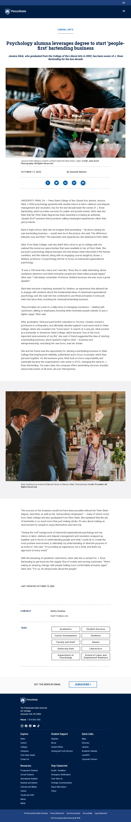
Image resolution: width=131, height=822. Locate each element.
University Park (66, 648)
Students (96, 635)
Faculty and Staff (65, 642)
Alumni (95, 642)
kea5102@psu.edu (59, 616)
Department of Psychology (66, 656)
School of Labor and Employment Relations (96, 656)
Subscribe (82, 684)
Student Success (95, 629)
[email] (74, 183)
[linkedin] (65, 183)
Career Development (66, 635)
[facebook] (48, 183)
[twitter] (56, 183)
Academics (66, 629)
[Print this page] (83, 183)
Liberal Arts (65, 29)
